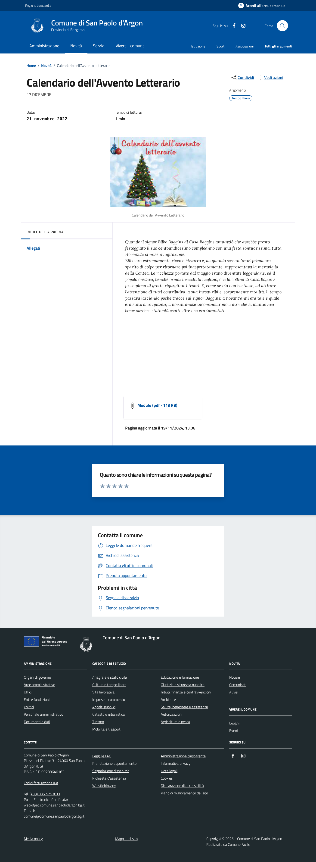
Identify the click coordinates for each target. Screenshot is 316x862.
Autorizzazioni (171, 714)
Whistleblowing (104, 785)
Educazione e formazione (180, 677)
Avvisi (233, 692)
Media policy (33, 838)
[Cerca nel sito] (282, 25)
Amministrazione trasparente (183, 756)
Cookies (167, 778)
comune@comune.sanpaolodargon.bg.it (54, 816)
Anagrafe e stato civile (109, 677)
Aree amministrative (39, 684)
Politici (29, 707)
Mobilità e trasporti (106, 729)
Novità (46, 65)
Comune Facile (239, 844)
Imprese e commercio (108, 699)
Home (31, 65)
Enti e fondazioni (37, 699)
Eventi (234, 730)
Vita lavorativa (103, 692)
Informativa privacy (175, 763)
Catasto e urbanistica (108, 714)
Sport (220, 46)
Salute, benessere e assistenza (184, 707)
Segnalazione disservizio (110, 771)
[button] (262, 5)
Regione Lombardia (38, 5)
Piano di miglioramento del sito (184, 793)
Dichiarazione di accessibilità (182, 785)
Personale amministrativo (43, 714)
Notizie (234, 677)
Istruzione (198, 46)
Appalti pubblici (103, 707)
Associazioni (244, 46)
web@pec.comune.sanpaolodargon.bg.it (54, 805)
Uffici (27, 692)
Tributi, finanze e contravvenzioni (186, 692)
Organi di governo (37, 677)
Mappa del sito (126, 838)
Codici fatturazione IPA (41, 783)
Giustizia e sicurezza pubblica (182, 684)
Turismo (98, 721)
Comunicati (237, 684)
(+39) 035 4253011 (45, 794)
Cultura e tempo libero (109, 684)
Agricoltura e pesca (175, 721)
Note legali (169, 771)
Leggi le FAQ (102, 756)
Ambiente (168, 699)
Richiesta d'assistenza (109, 778)
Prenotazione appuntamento (114, 763)
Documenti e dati (37, 721)
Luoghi (234, 723)
